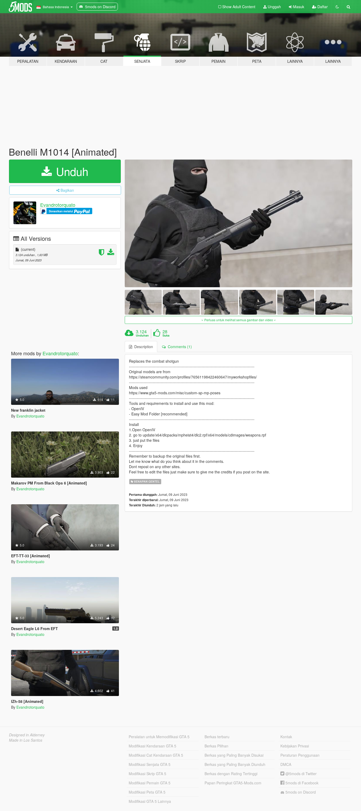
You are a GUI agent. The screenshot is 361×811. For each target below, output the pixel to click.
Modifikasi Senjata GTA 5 (149, 764)
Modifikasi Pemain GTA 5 (149, 782)
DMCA (285, 764)
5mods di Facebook (301, 782)
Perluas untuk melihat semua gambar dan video (238, 320)
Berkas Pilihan (216, 745)
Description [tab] (142, 346)
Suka (166, 335)
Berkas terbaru (217, 736)
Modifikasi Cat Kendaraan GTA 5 (156, 755)
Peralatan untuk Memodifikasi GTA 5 (159, 736)
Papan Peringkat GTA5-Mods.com (233, 782)
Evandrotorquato (57, 204)
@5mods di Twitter (300, 773)
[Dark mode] (337, 6)
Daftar (322, 6)
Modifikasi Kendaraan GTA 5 (152, 745)
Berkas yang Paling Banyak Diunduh (235, 764)
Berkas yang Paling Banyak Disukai (234, 755)
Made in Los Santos (25, 740)
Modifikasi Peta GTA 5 (147, 792)
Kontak (286, 736)
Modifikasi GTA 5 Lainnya (150, 801)
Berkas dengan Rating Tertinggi (231, 773)
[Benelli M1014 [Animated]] (239, 223)
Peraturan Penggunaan (300, 755)
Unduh (70, 171)
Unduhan (142, 335)
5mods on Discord (300, 792)
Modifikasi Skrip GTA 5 (147, 773)
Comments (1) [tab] (179, 346)
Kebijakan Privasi (294, 745)
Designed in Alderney (27, 734)
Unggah (274, 6)
